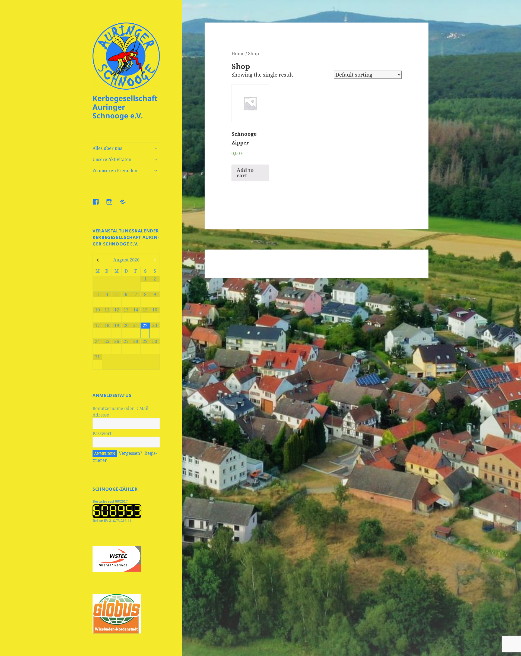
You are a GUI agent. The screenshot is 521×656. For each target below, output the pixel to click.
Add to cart (245, 173)
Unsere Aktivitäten (112, 159)
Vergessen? (130, 453)
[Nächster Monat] (154, 260)
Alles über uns (107, 148)
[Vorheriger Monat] (97, 260)
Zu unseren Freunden (115, 171)
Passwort (102, 433)
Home (237, 53)
